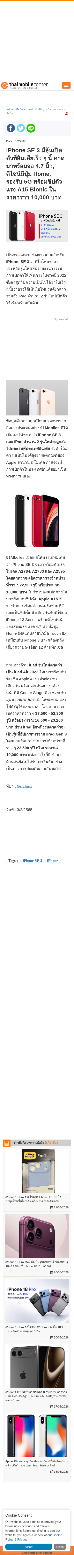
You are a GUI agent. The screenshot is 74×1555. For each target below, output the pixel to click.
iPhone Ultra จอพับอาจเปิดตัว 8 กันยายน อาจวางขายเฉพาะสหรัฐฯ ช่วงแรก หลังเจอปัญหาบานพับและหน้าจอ (36, 1396)
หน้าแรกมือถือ (14, 109)
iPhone (52, 860)
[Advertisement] (37, 40)
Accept (28, 1547)
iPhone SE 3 (32, 860)
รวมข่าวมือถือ (34, 109)
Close (60, 1547)
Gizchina (24, 786)
